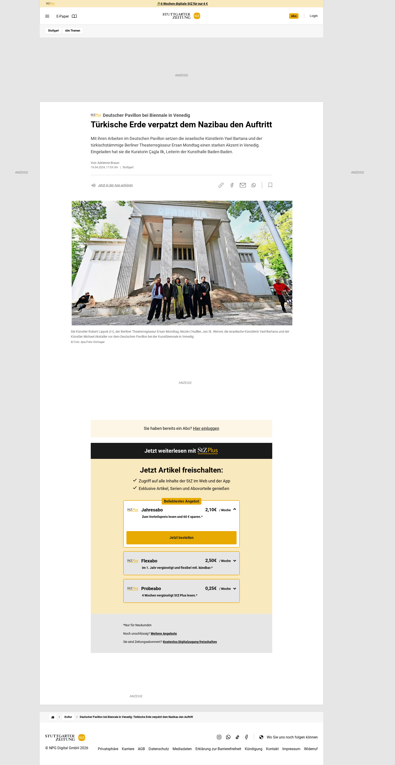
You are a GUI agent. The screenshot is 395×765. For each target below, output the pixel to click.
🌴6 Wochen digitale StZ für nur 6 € (182, 3)
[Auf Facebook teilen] (232, 185)
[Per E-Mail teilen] (242, 185)
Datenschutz (159, 749)
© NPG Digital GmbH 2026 (66, 748)
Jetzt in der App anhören (115, 185)
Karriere (128, 749)
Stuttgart (53, 30)
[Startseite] (53, 717)
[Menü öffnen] (47, 16)
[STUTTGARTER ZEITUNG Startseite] (181, 16)
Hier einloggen (206, 428)
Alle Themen (72, 30)
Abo (294, 16)
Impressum (291, 749)
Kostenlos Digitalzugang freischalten (190, 642)
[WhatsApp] (228, 737)
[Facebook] (246, 737)
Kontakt (272, 749)
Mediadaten (182, 749)
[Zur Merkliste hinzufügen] (269, 185)
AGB (141, 749)
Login (314, 16)
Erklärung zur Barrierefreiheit (218, 749)
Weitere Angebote (164, 633)
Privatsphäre (108, 749)
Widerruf (311, 749)
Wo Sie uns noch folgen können (292, 737)
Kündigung (253, 749)
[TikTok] (237, 737)
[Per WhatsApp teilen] (253, 185)
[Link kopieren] (221, 185)
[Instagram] (219, 737)
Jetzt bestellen (181, 537)
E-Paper (62, 16)
